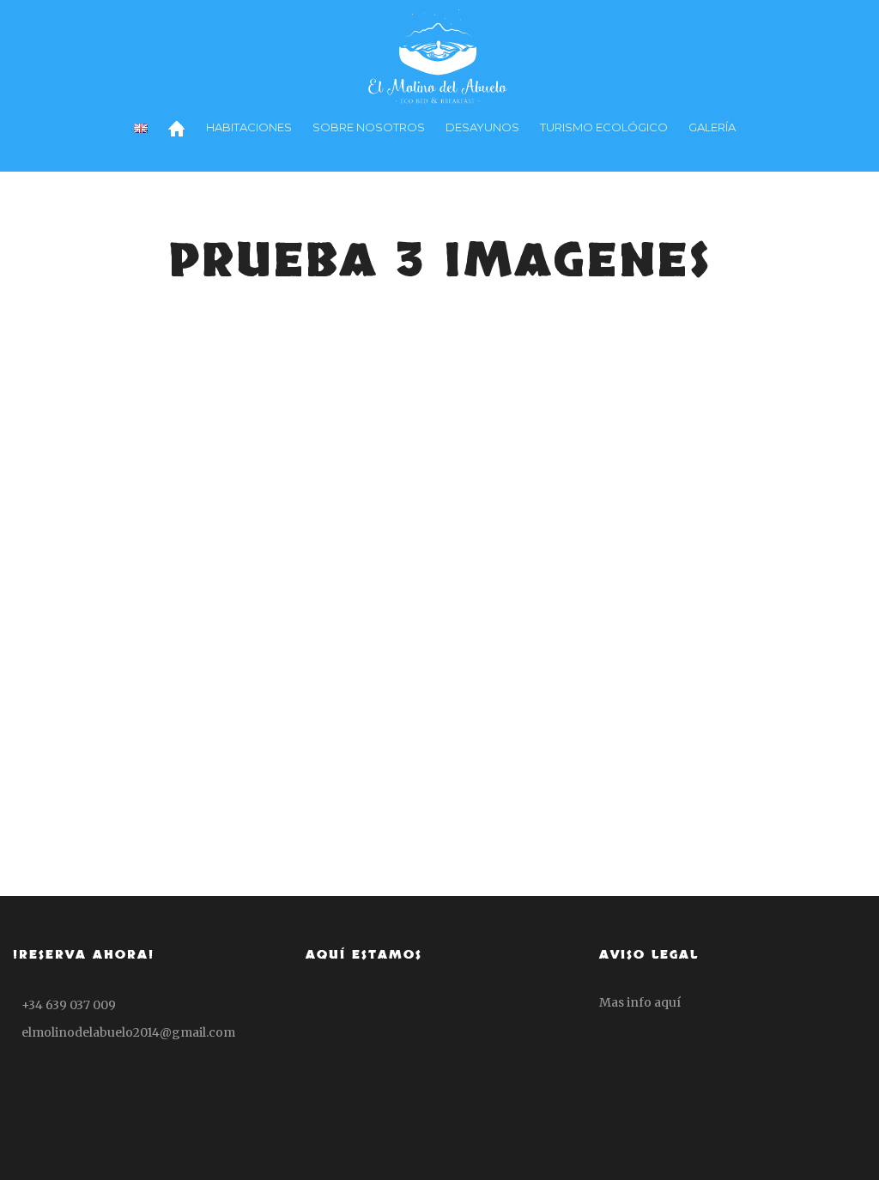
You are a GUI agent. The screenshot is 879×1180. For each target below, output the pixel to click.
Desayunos (482, 127)
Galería (712, 127)
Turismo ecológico (604, 127)
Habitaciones (249, 127)
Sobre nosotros (368, 127)
